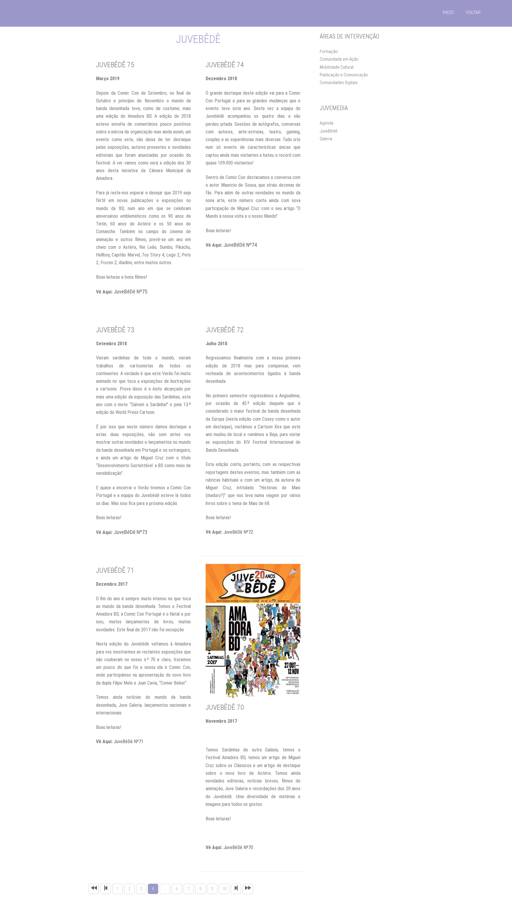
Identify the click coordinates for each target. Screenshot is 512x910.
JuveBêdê (328, 131)
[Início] (94, 889)
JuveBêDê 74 (225, 65)
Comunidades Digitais (339, 82)
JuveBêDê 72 (225, 330)
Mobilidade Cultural (336, 67)
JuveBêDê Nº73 (130, 532)
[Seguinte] (236, 889)
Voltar (473, 12)
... (165, 888)
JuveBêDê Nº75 (130, 291)
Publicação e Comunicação (344, 75)
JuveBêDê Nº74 (240, 245)
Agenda (326, 123)
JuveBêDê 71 (115, 570)
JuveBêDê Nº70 (238, 847)
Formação (329, 51)
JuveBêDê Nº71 (128, 741)
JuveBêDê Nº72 (238, 532)
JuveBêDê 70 (225, 707)
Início (448, 12)
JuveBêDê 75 (115, 65)
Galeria (326, 138)
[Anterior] (105, 889)
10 (224, 888)
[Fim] (248, 889)
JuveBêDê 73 (115, 330)
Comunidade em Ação (339, 59)
